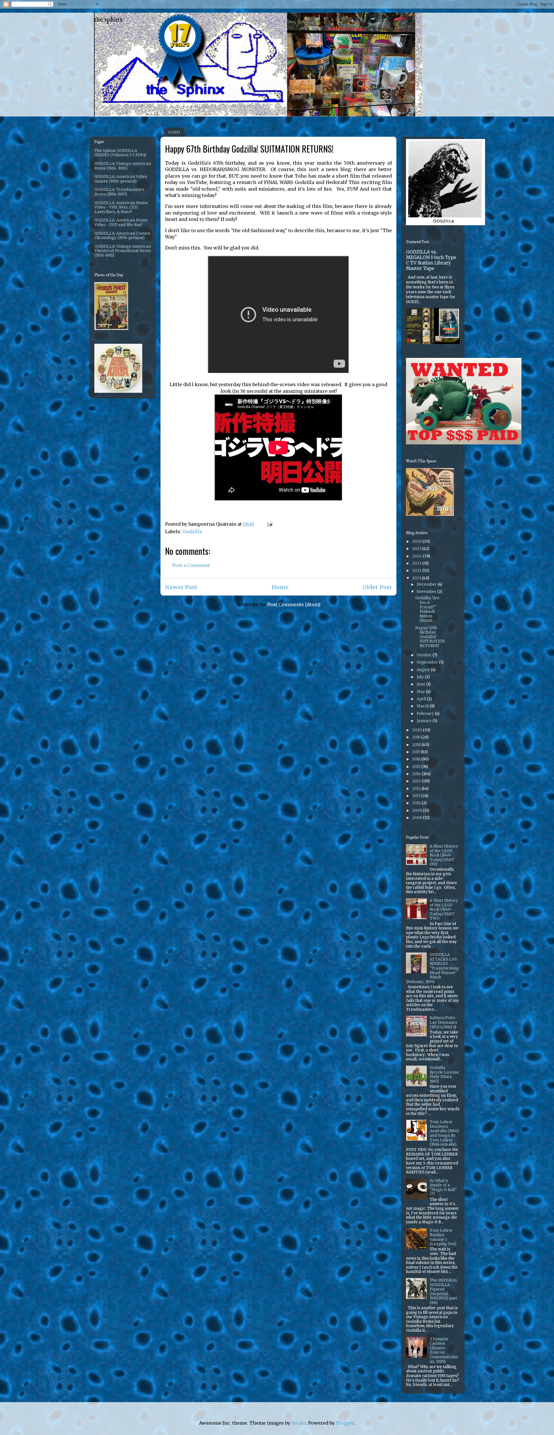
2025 (417, 548)
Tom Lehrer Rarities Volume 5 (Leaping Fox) (443, 1237)
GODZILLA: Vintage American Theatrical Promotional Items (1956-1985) (122, 251)
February (426, 713)
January (425, 720)
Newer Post (181, 587)
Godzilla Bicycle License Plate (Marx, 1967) (444, 1074)
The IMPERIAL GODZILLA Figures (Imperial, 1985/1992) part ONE (444, 1291)
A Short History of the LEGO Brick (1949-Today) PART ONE (444, 855)
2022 (417, 570)
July (421, 677)
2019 (416, 737)
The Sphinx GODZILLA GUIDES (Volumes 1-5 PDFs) (120, 153)
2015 (416, 766)
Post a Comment (191, 565)
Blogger (345, 1423)
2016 (416, 759)
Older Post (377, 587)
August (424, 669)
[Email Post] (269, 524)
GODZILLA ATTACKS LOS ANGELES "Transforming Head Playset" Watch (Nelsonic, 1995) (432, 968)
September (428, 662)
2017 (416, 752)
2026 (417, 541)
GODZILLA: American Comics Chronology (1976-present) (122, 236)
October (425, 655)
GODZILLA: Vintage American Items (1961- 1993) (122, 166)
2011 (416, 795)
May (421, 691)
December (427, 584)
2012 (417, 788)
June (421, 684)
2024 (417, 556)
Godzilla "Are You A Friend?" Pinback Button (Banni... (427, 609)
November (427, 591)
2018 (417, 744)
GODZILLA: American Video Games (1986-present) (120, 179)
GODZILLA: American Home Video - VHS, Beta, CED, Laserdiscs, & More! (121, 207)
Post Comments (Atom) (294, 604)
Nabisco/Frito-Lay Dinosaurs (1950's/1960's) (443, 1022)
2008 (417, 817)
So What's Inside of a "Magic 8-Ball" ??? (443, 1187)
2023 (417, 563)
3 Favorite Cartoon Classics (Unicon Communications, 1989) (444, 1350)
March (423, 706)
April (422, 698)
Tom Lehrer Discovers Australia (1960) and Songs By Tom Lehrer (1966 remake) (444, 1133)
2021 (417, 578)
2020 (417, 730)
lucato (298, 1423)
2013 (417, 781)
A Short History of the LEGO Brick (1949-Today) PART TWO (444, 909)
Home (280, 587)
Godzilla (192, 531)
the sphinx (108, 19)
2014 (417, 773)
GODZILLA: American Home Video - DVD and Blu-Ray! (121, 222)
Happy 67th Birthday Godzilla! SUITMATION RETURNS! (430, 637)
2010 (417, 803)
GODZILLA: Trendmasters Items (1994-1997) (119, 192)
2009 (417, 810)
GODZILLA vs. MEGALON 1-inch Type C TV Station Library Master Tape (431, 260)
